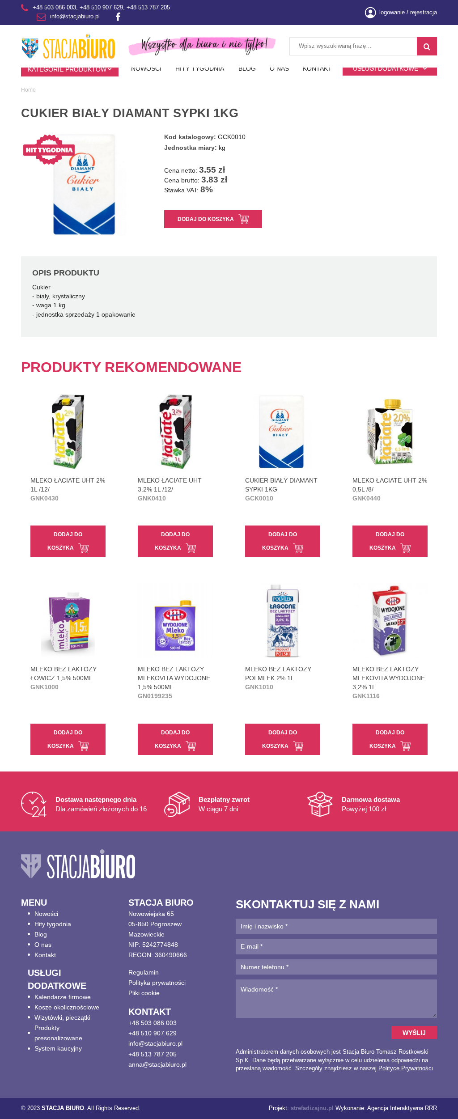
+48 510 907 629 (101, 7)
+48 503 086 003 (54, 7)
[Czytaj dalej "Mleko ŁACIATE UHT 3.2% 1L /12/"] (175, 431)
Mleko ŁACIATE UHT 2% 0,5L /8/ (389, 489)
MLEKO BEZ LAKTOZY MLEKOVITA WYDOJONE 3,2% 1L (388, 682)
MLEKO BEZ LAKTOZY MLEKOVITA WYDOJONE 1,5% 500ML (174, 682)
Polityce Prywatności (405, 1068)
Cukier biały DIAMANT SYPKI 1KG (281, 489)
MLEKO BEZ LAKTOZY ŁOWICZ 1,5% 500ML (63, 678)
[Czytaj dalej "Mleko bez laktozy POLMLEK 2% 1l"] (282, 620)
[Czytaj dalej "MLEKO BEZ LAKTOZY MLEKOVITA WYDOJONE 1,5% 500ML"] (175, 620)
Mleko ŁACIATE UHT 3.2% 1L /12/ (170, 489)
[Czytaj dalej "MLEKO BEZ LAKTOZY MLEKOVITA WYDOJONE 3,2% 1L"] (390, 620)
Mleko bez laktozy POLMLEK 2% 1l (278, 678)
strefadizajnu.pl (312, 1108)
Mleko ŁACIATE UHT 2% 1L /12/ (67, 489)
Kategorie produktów (67, 69)
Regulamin (143, 972)
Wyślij (414, 1032)
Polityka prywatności (157, 982)
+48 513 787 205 (148, 7)
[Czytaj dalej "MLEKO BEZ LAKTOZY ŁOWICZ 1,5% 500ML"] (68, 620)
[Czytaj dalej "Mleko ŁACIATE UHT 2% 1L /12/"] (68, 431)
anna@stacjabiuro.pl (157, 1064)
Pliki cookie (144, 992)
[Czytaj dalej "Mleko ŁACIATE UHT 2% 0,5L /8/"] (390, 431)
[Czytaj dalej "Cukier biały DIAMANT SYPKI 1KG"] (282, 431)
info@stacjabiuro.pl (75, 17)
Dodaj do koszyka (206, 219)
